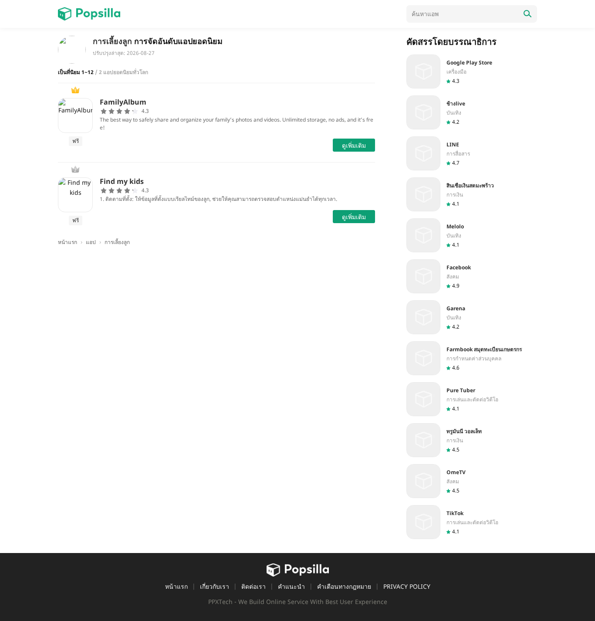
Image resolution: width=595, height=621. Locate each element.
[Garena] (471, 317)
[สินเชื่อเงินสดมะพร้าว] (471, 194)
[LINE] (471, 153)
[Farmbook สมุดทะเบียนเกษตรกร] (471, 358)
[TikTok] (471, 522)
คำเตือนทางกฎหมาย (344, 586)
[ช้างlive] (471, 112)
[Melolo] (471, 235)
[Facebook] (471, 276)
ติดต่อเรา (253, 586)
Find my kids (122, 181)
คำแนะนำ (291, 586)
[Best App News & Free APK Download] (89, 14)
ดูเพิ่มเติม (354, 145)
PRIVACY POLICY (406, 586)
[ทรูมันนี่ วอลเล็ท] (471, 440)
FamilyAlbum (123, 102)
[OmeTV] (471, 481)
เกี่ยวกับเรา (214, 586)
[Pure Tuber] (471, 399)
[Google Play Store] (471, 71)
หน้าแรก (176, 586)
